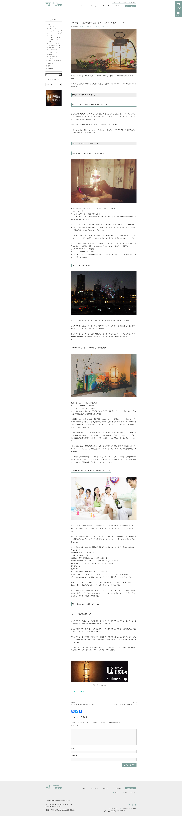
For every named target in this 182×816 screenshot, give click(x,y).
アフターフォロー (52, 58)
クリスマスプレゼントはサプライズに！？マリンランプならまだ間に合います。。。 (123, 704)
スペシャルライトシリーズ (101, 26)
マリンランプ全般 (52, 49)
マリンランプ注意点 (51, 52)
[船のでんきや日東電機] (54, 4)
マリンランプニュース (85, 26)
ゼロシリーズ (50, 41)
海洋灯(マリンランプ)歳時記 (53, 61)
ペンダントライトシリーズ (54, 47)
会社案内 (133, 2)
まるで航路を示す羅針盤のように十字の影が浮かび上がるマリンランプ (84, 704)
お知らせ (48, 24)
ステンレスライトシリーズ (54, 33)
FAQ (125, 2)
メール (74, 755)
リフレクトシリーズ (52, 39)
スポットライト (50, 63)
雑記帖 (48, 66)
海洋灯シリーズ (51, 29)
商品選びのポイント (52, 54)
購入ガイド (117, 2)
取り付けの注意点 (52, 56)
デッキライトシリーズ (53, 35)
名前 (73, 748)
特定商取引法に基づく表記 (129, 808)
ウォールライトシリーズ (53, 37)
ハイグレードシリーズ (53, 43)
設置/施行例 (49, 68)
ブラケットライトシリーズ (54, 45)
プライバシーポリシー (112, 808)
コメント (74, 726)
